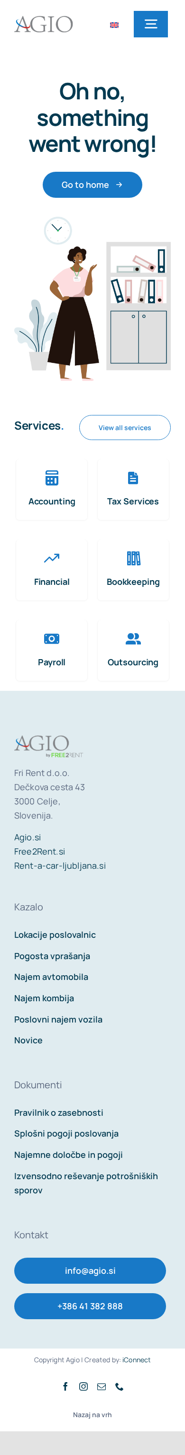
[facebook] (65, 1386)
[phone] (119, 1386)
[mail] (101, 1386)
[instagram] (83, 1386)
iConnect (136, 1359)
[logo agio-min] (43, 14)
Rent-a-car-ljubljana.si (60, 865)
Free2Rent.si (39, 851)
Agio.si (27, 837)
